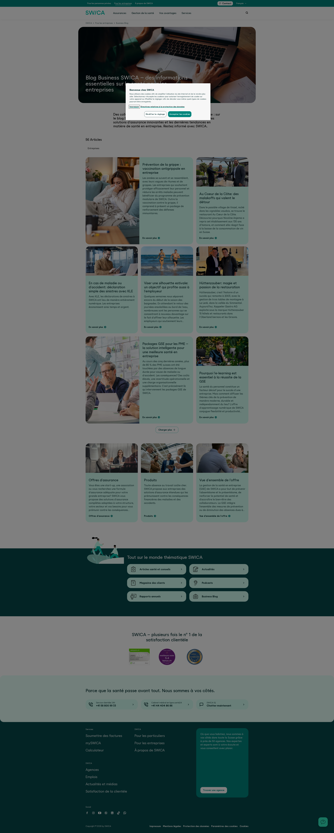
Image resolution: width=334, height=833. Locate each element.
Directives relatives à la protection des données (162, 107)
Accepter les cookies (179, 114)
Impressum (134, 107)
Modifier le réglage (155, 114)
